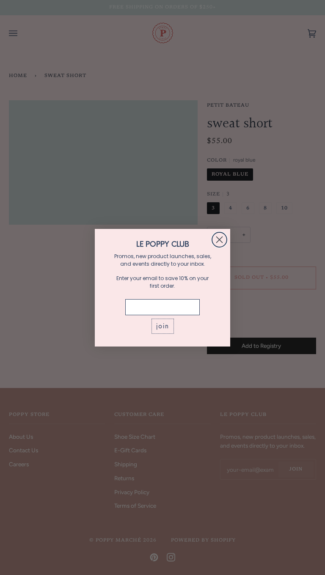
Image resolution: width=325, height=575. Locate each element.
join (162, 326)
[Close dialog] (219, 239)
